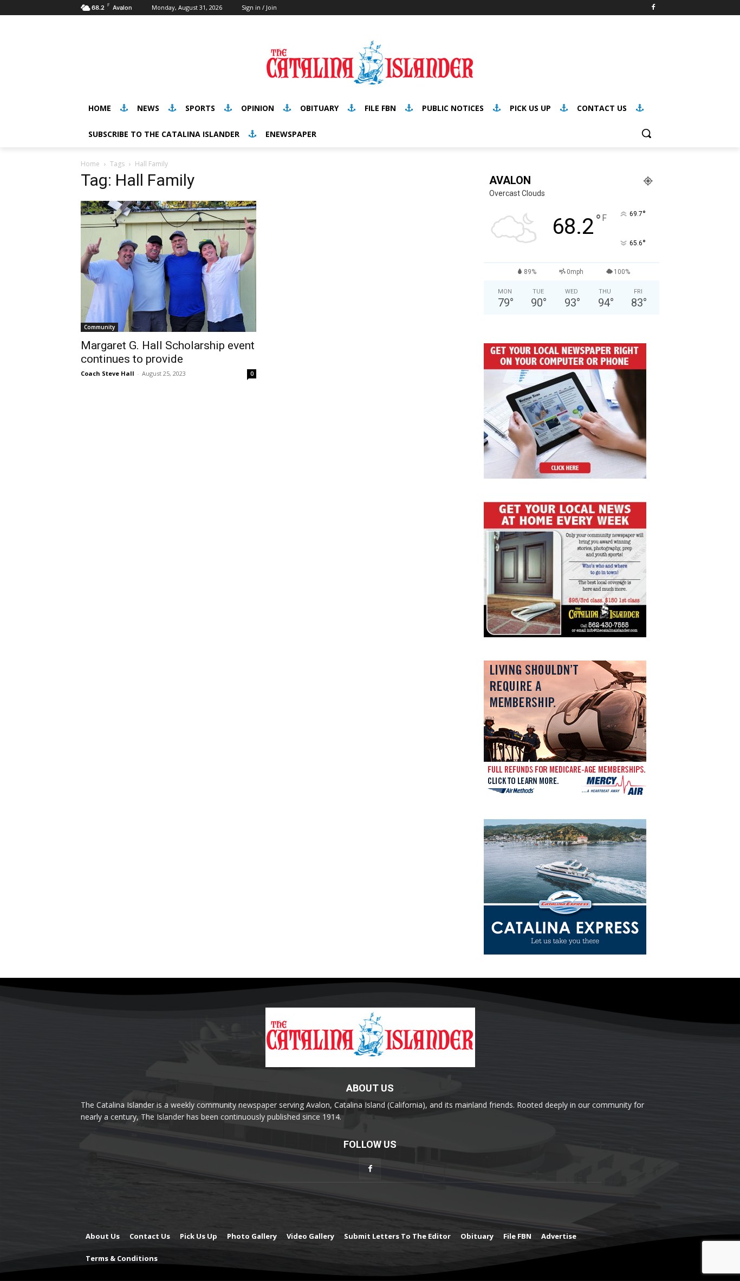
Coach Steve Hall (107, 373)
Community (99, 327)
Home (90, 163)
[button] (646, 133)
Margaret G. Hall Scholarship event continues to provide (168, 352)
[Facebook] (653, 8)
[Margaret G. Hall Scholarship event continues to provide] (168, 266)
